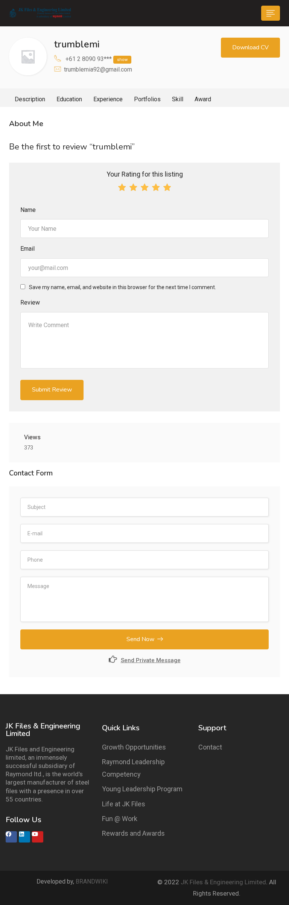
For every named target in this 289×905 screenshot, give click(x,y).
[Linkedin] (24, 837)
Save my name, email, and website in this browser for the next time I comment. (122, 287)
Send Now (140, 639)
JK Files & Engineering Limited (223, 882)
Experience (108, 99)
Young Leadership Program (142, 789)
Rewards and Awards (133, 833)
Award (203, 99)
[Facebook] (11, 837)
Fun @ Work (119, 819)
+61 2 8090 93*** (96, 58)
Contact (210, 747)
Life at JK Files (123, 804)
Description (30, 99)
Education (69, 99)
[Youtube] (37, 837)
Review (30, 302)
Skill (177, 99)
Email (27, 248)
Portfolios (147, 99)
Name (28, 209)
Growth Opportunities (134, 747)
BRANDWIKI (92, 881)
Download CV (250, 47)
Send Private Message (151, 660)
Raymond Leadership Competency (133, 768)
